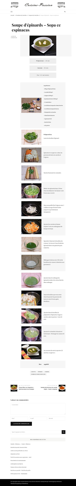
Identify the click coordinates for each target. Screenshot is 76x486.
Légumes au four (15, 454)
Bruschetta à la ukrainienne (18, 460)
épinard (40, 371)
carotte (33, 371)
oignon (47, 371)
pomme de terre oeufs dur (38, 374)
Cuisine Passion (24, 481)
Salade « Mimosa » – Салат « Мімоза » (21, 444)
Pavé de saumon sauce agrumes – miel (21, 457)
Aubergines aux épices (17, 464)
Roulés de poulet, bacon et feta (19, 447)
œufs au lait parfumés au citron (19, 450)
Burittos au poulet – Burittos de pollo (20, 470)
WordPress (25, 483)
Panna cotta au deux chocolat (18, 467)
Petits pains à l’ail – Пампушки (19, 473)
